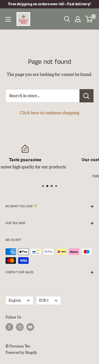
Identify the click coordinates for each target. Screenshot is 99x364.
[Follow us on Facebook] (9, 327)
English (15, 300)
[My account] (78, 19)
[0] (89, 19)
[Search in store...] (86, 95)
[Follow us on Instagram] (20, 327)
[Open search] (67, 19)
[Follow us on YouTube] (30, 327)
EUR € (44, 300)
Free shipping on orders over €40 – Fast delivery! (49, 4)
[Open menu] (8, 19)
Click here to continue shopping (49, 113)
